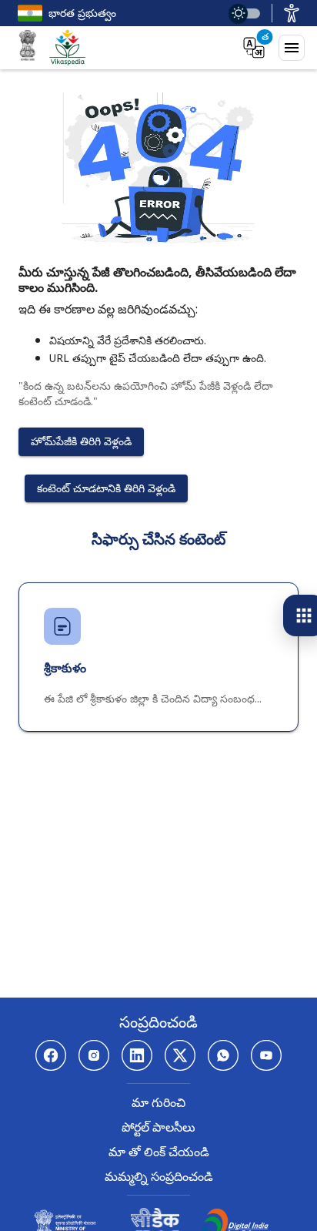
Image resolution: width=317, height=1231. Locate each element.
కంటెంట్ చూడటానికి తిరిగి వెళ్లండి (106, 488)
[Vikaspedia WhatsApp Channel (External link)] (223, 1055)
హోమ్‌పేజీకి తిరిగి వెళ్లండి (81, 441)
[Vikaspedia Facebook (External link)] (50, 1055)
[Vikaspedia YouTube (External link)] (266, 1055)
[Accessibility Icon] (292, 13)
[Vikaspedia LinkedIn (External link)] (137, 1055)
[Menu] (292, 48)
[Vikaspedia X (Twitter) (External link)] (180, 1055)
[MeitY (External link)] (27, 47)
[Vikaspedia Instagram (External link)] (93, 1055)
